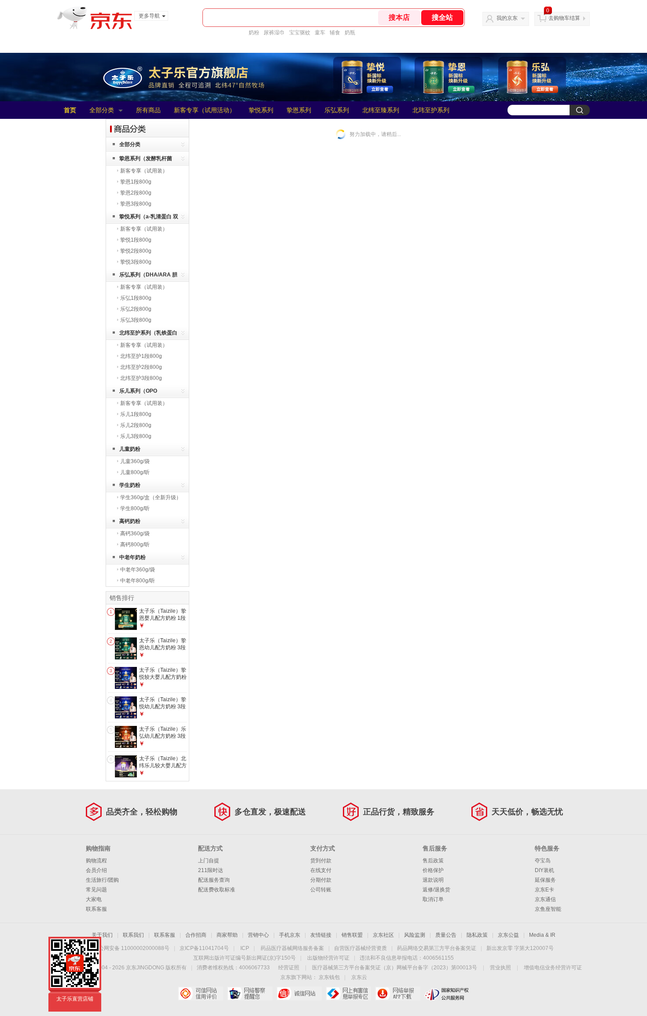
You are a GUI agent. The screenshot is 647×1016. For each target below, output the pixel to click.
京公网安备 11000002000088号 (131, 948)
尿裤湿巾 (274, 32)
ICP (244, 948)
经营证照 (288, 967)
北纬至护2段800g (141, 367)
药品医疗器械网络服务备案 (292, 948)
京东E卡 (544, 890)
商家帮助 (227, 935)
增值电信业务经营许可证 (553, 967)
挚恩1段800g (135, 182)
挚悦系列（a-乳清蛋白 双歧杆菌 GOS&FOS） (148, 218)
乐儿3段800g (135, 436)
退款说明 (433, 880)
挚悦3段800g (135, 262)
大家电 (94, 899)
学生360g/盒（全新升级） (150, 497)
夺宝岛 (543, 861)
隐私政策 (477, 935)
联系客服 (96, 909)
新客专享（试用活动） (204, 110)
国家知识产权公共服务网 (447, 994)
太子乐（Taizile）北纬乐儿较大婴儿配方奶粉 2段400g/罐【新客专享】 (163, 768)
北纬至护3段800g (141, 378)
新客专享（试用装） (144, 171)
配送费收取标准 (216, 890)
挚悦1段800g (135, 240)
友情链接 (320, 935)
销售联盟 (352, 935)
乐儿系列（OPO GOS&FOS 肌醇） (140, 392)
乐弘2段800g (135, 309)
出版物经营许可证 (328, 958)
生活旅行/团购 (102, 880)
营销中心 (258, 935)
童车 (320, 32)
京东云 (359, 977)
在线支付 (320, 870)
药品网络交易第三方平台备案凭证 (436, 948)
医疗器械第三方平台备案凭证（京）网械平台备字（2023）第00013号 (394, 967)
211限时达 (210, 870)
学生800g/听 (135, 508)
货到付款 (320, 861)
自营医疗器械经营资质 (360, 948)
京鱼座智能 (548, 909)
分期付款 (320, 880)
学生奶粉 (129, 485)
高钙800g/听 (135, 544)
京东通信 (545, 899)
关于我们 (102, 935)
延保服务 (545, 880)
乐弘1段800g (135, 298)
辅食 (335, 32)
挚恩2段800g (135, 193)
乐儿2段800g (135, 425)
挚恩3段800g (135, 204)
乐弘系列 (336, 110)
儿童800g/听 (135, 472)
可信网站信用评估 (200, 994)
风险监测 (414, 935)
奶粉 (254, 32)
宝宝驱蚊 (299, 32)
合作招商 (195, 935)
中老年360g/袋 (137, 570)
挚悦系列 (261, 110)
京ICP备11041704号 (204, 948)
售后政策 (433, 861)
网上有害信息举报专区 (348, 994)
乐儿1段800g (135, 414)
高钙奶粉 (129, 521)
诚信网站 (299, 994)
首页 (70, 110)
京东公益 (508, 935)
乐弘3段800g (135, 320)
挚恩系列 (299, 110)
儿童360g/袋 (135, 461)
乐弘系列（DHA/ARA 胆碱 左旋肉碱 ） (148, 276)
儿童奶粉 (129, 449)
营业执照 (500, 967)
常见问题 (96, 890)
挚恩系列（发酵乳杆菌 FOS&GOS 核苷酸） (145, 160)
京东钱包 (329, 977)
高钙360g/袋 (135, 533)
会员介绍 (96, 870)
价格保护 (433, 870)
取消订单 (433, 899)
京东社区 (383, 935)
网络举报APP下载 (397, 994)
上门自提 (208, 861)
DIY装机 (544, 870)
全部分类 (101, 110)
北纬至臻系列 (380, 110)
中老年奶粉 (132, 557)
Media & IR (542, 935)
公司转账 (320, 890)
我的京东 (507, 18)
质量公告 (445, 935)
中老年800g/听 (137, 581)
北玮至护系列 (430, 110)
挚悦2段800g (135, 251)
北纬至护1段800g (141, 356)
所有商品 (148, 110)
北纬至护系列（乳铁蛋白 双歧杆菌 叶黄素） (148, 334)
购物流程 (96, 861)
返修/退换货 (436, 890)
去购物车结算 (564, 18)
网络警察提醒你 (249, 994)
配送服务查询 (214, 880)
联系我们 (133, 935)
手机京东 (289, 935)
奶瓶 (350, 32)
